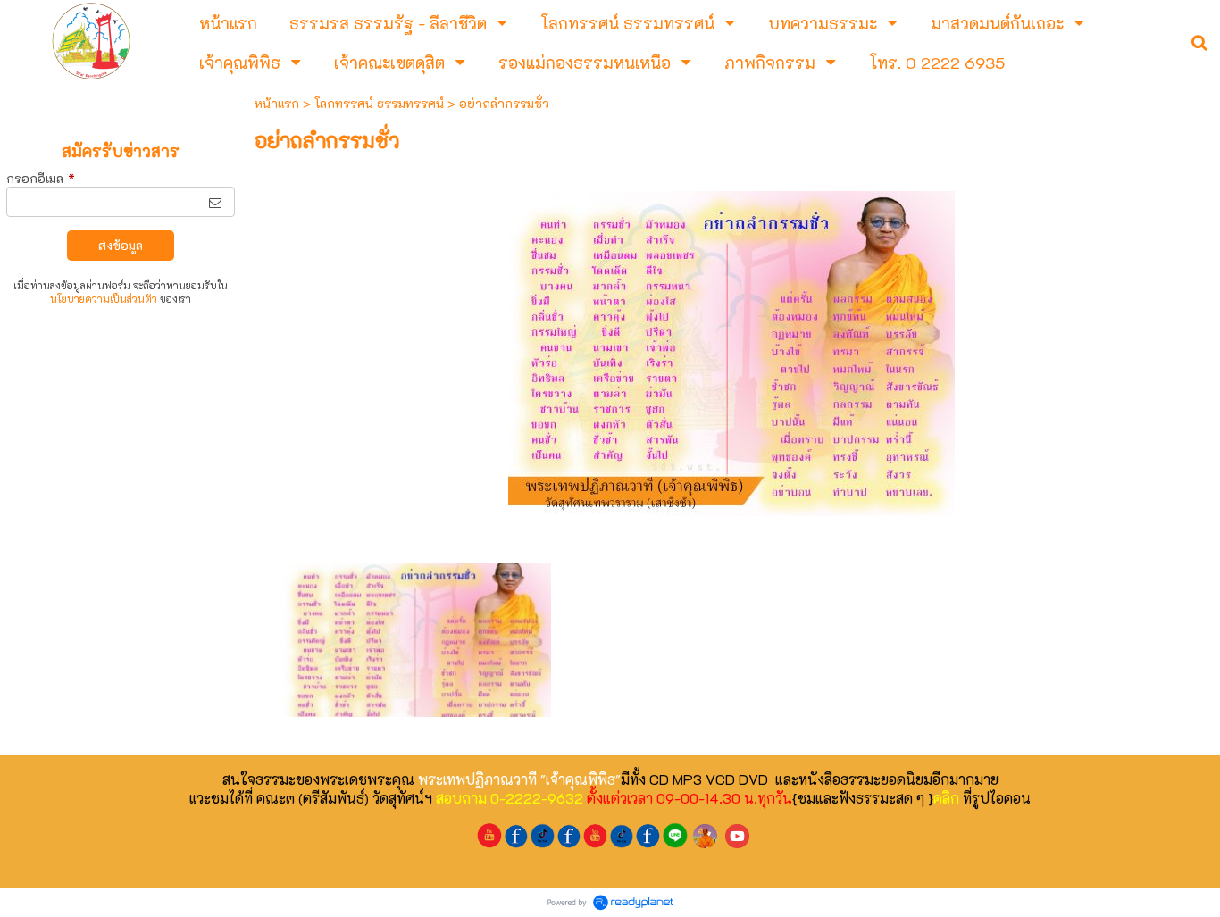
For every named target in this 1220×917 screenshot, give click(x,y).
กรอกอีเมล (40, 178)
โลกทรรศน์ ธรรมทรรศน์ (379, 103)
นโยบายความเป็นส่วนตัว (103, 298)
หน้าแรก (277, 103)
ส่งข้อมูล (120, 245)
